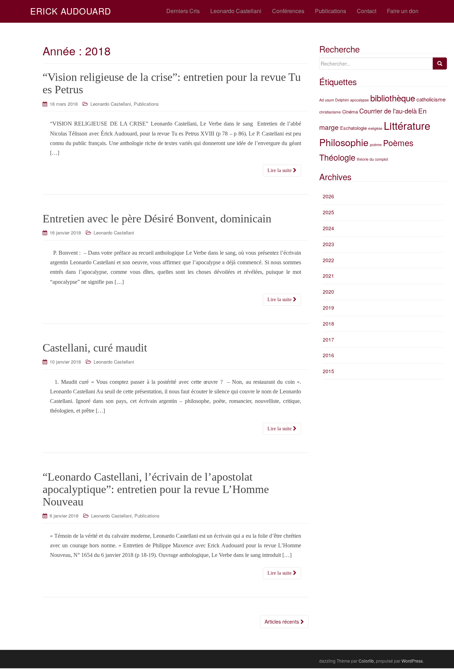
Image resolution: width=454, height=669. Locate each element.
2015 (328, 371)
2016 (328, 355)
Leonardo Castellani (110, 103)
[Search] (440, 63)
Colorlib (366, 661)
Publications (146, 103)
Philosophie (344, 142)
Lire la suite (280, 170)
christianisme (330, 112)
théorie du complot (372, 159)
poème (376, 144)
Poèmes (398, 143)
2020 (328, 291)
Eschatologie (353, 128)
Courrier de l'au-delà (388, 110)
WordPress (412, 661)
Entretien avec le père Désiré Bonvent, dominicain (157, 218)
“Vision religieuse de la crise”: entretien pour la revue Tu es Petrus (172, 83)
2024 (328, 228)
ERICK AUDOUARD (70, 11)
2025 (328, 212)
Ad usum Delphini (334, 100)
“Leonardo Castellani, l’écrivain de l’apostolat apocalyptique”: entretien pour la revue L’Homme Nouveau (156, 489)
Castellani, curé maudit (95, 347)
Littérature (407, 125)
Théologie (337, 157)
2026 (328, 196)
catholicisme (430, 99)
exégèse (375, 128)
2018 (328, 323)
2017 (328, 339)
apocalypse (359, 100)
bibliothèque (392, 98)
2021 (328, 275)
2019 (328, 307)
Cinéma (350, 111)
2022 (328, 260)
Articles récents (282, 621)
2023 (328, 244)
